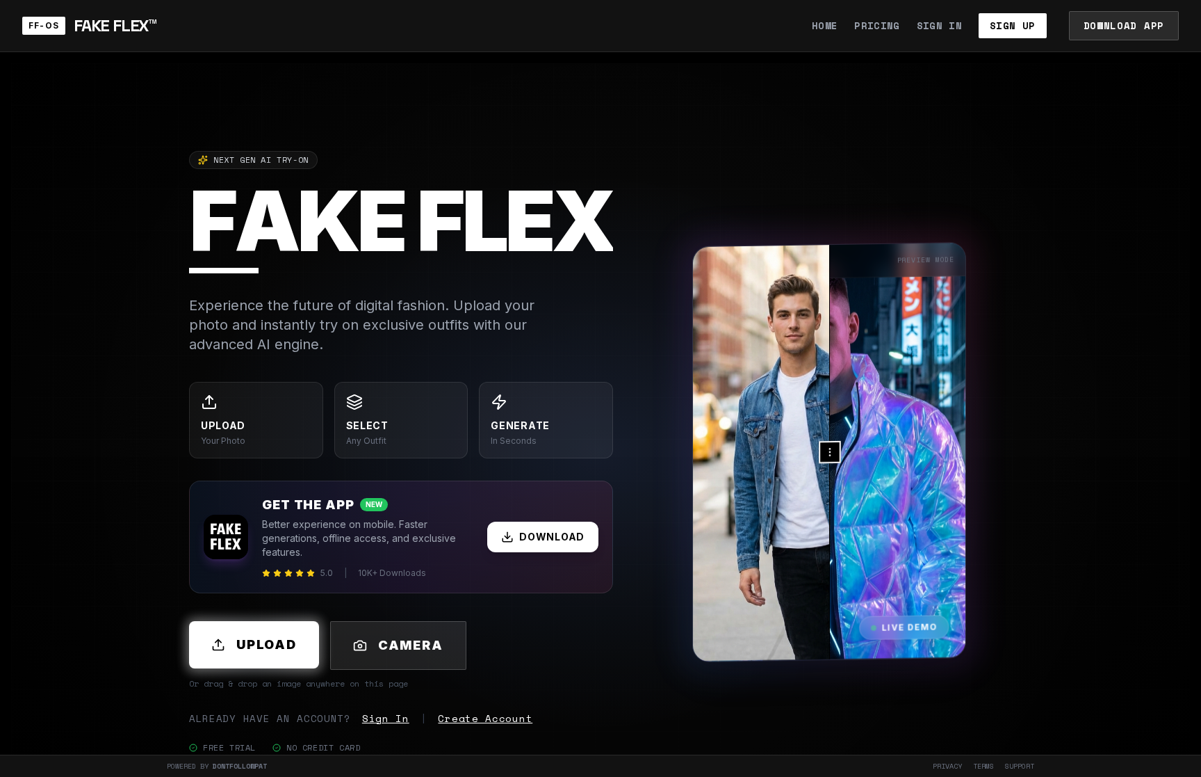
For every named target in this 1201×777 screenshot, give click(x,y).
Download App (1124, 25)
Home (825, 26)
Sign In (939, 26)
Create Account (485, 719)
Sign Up (1012, 25)
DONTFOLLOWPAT (240, 766)
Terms (983, 766)
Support (1019, 766)
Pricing (876, 26)
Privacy (947, 766)
